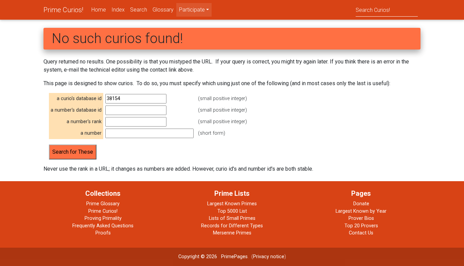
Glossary (163, 9)
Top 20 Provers (361, 226)
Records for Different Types (232, 226)
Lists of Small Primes (232, 218)
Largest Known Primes (232, 204)
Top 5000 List (232, 211)
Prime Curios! (63, 10)
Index (118, 9)
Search (138, 9)
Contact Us (361, 233)
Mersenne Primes (232, 233)
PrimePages (234, 257)
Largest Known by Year (361, 211)
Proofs (103, 233)
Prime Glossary (103, 204)
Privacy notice (268, 257)
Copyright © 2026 (197, 257)
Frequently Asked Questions (102, 226)
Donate (361, 204)
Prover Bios (361, 218)
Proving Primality (103, 218)
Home (98, 9)
